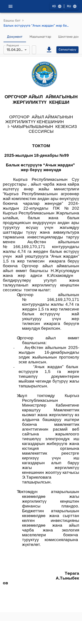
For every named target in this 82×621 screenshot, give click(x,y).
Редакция (13, 45)
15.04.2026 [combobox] (16, 50)
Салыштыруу (67, 49)
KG (54, 6)
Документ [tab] (15, 37)
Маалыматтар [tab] (40, 37)
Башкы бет (12, 20)
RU (69, 6)
